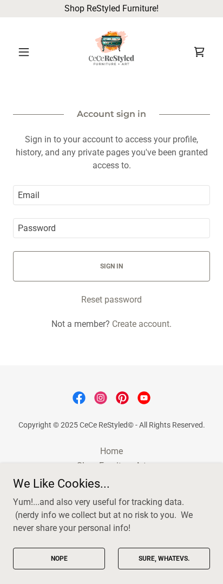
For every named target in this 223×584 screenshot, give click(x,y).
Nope (59, 558)
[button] (28, 52)
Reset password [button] (111, 299)
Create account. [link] (142, 324)
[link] (111, 52)
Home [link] (111, 451)
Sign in (111, 266)
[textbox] (111, 195)
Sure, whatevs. (164, 558)
